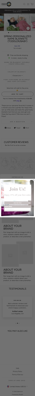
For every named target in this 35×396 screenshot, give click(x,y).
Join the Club (17, 202)
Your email (8, 206)
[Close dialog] (33, 180)
